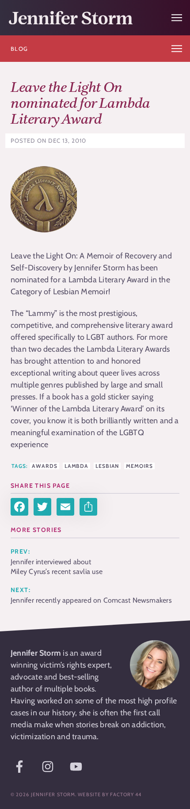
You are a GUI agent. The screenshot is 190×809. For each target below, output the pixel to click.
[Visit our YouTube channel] (76, 766)
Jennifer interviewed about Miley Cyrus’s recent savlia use (57, 567)
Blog (19, 48)
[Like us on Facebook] (19, 766)
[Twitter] (42, 507)
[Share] (88, 507)
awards (44, 466)
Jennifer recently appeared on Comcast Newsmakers (91, 600)
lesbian (107, 466)
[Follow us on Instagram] (48, 766)
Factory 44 (125, 794)
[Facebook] (19, 507)
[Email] (65, 507)
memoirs (139, 466)
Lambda (76, 466)
